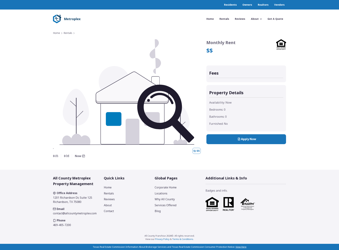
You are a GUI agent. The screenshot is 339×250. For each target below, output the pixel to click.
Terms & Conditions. (183, 239)
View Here (241, 246)
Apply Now (248, 139)
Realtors (263, 4)
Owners (247, 4)
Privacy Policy (162, 239)
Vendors (279, 4)
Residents (230, 4)
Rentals (68, 33)
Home (56, 33)
